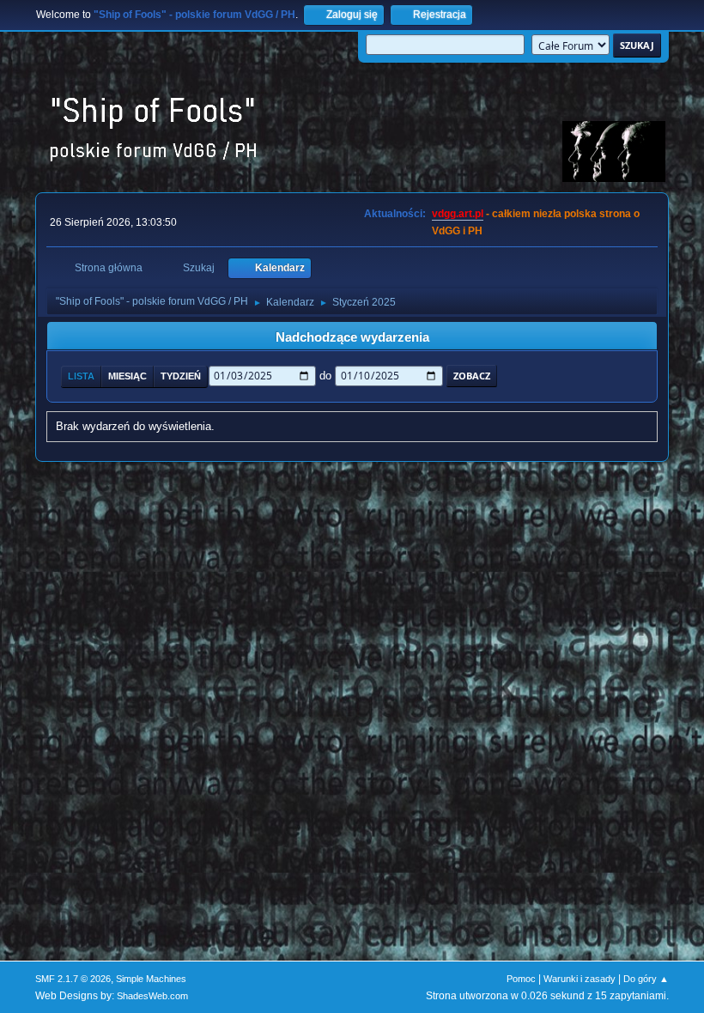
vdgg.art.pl (457, 214)
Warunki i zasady (579, 979)
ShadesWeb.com (152, 996)
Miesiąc (127, 376)
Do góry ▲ (646, 979)
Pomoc (521, 979)
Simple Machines (151, 979)
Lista (81, 376)
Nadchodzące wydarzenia (352, 337)
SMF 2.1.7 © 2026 (73, 979)
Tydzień (181, 376)
